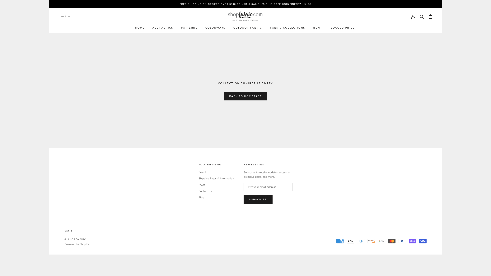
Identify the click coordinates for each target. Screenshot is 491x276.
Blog (201, 197)
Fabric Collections (287, 27)
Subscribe (258, 199)
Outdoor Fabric (247, 27)
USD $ (63, 16)
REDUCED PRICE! (342, 27)
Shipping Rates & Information (216, 178)
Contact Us (205, 191)
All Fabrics (162, 27)
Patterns (189, 27)
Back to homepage (245, 96)
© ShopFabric (75, 239)
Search (203, 172)
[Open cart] (430, 16)
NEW (316, 27)
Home (140, 27)
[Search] (422, 16)
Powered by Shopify (76, 244)
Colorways (215, 27)
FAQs (202, 185)
